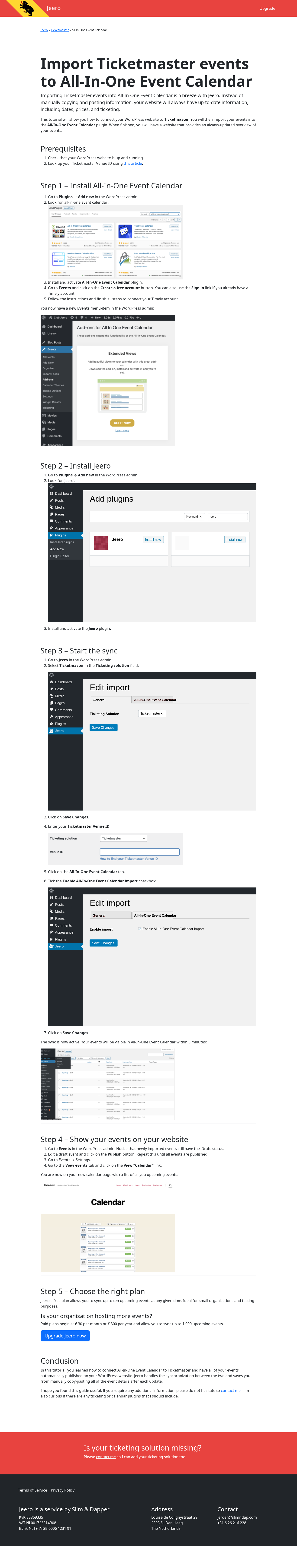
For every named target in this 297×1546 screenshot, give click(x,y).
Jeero (44, 30)
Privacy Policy (62, 1490)
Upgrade (267, 8)
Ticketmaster (60, 30)
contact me (231, 1390)
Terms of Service (32, 1490)
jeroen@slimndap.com (237, 1517)
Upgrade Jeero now (65, 1336)
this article (133, 163)
